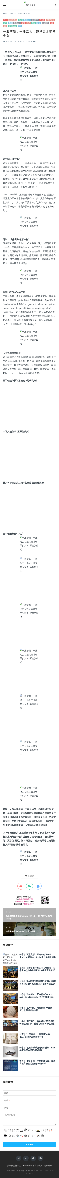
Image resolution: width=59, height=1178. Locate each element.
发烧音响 (35, 20)
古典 (10, 23)
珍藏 (19, 26)
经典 (28, 23)
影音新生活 (12, 26)
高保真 (42, 20)
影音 (5, 26)
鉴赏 (23, 23)
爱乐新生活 (13, 20)
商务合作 (48, 1165)
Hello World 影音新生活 (32, 1165)
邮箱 (7, 1100)
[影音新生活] (29, 4)
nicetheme (29, 1173)
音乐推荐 (45, 23)
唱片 (20, 20)
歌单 (5, 23)
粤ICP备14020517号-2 (35, 1171)
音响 (51, 23)
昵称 (7, 1093)
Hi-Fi (5, 20)
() (30, 876)
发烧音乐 (27, 20)
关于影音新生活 (14, 1165)
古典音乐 (17, 23)
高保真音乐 (50, 20)
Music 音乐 (9, 42)
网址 (6, 1108)
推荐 (33, 23)
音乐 (38, 23)
